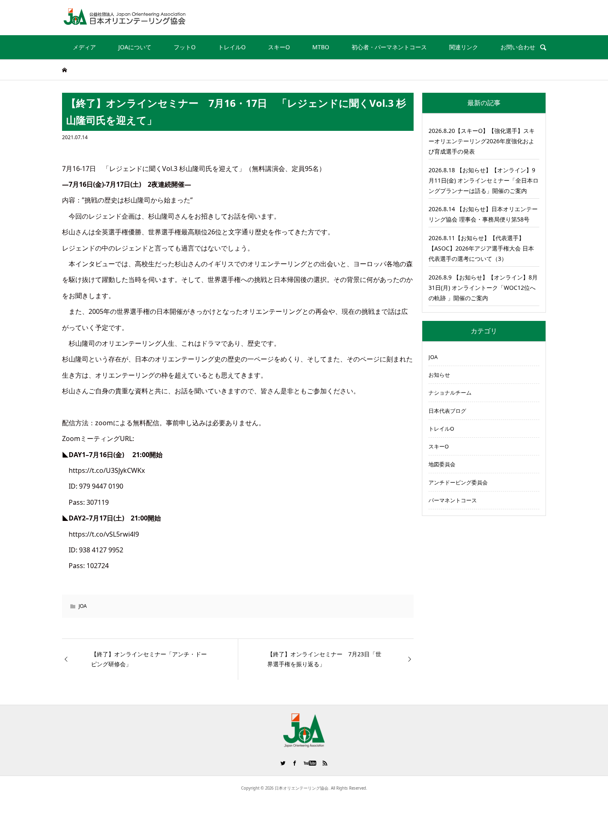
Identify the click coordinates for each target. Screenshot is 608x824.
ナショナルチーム (450, 392)
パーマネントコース (452, 500)
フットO (185, 47)
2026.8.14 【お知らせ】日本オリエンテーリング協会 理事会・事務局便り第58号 (483, 214)
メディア (84, 47)
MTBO (320, 47)
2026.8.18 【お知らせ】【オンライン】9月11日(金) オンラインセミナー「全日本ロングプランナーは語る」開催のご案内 (483, 180)
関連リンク (463, 47)
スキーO (279, 47)
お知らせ (439, 374)
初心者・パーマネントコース (389, 47)
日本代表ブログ (447, 410)
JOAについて (134, 47)
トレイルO (232, 47)
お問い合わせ (517, 47)
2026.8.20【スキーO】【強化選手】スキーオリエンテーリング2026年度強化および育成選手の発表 (481, 141)
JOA (83, 606)
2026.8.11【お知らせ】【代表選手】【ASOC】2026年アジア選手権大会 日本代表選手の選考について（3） (481, 248)
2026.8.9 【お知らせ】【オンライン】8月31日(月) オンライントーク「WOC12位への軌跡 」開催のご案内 (483, 287)
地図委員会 (441, 464)
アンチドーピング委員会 (458, 482)
